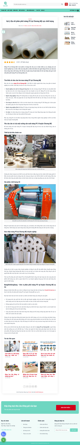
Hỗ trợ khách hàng (44, 433)
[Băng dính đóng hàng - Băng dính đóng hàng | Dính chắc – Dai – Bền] (6, 4)
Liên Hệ (42, 10)
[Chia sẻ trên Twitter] (27, 386)
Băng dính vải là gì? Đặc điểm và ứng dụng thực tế (30, 354)
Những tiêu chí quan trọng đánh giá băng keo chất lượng (30, 375)
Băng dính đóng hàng (36, 25)
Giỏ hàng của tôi (26, 430)
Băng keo (15, 10)
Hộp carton (22, 10)
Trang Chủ (3, 10)
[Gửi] (62, 4)
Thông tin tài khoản (27, 427)
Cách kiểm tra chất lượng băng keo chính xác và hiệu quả (12, 354)
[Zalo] (3, 434)
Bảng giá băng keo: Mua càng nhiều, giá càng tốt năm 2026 (48, 375)
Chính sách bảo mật (44, 427)
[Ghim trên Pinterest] (33, 386)
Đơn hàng (25, 424)
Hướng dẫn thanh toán (45, 430)
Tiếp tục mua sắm (27, 433)
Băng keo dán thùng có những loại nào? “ (12, 375)
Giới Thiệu (9, 10)
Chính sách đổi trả (44, 424)
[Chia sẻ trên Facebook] (24, 386)
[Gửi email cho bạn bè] (30, 386)
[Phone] (3, 440)
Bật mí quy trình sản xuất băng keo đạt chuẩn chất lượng (48, 354)
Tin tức (38, 10)
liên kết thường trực (39, 392)
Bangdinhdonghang (49, 290)
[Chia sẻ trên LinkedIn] (35, 386)
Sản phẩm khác (30, 10)
